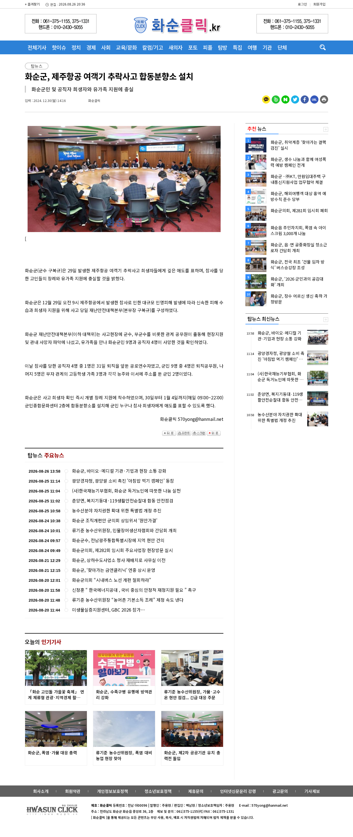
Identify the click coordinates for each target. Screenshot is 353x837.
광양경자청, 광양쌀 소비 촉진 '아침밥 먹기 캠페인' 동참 (123, 481)
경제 (91, 47)
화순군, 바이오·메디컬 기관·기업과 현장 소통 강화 (119, 471)
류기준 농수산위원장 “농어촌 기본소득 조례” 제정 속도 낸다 (127, 600)
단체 (282, 47)
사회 (106, 47)
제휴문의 (196, 791)
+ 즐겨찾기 (32, 4)
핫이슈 (59, 47)
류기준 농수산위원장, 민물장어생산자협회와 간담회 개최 (124, 530)
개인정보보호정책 (112, 791)
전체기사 (37, 47)
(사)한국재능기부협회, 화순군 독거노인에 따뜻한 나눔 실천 (126, 491)
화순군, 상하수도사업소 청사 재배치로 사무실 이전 (118, 560)
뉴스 (256, 128)
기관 (267, 47)
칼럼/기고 (152, 47)
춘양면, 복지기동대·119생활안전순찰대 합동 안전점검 (122, 501)
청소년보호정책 (158, 791)
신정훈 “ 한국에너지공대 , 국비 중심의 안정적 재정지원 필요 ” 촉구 (134, 590)
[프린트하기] (324, 98)
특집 (237, 47)
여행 (252, 47)
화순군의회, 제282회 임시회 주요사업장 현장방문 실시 (122, 550)
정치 (76, 47)
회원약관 (73, 791)
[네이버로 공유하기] (285, 98)
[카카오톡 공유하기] (266, 98)
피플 (207, 47)
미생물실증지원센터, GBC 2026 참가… (108, 610)
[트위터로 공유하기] (295, 98)
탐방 (222, 47)
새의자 (176, 47)
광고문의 (280, 791)
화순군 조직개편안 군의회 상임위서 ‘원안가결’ (114, 520)
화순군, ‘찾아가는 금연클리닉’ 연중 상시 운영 (113, 570)
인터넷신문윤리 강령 (238, 791)
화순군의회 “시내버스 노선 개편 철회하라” (111, 580)
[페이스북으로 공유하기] (305, 98)
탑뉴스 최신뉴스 (263, 318)
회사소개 (41, 791)
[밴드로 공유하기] (276, 98)
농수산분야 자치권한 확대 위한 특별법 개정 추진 (116, 510)
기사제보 (312, 791)
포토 (192, 47)
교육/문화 (126, 47)
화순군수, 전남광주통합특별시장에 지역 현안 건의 (118, 540)
